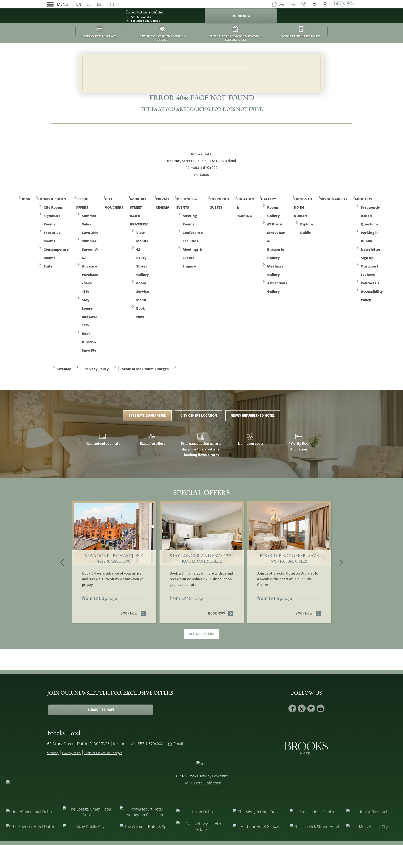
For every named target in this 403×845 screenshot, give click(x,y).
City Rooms (53, 207)
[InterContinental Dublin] (31, 812)
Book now (133, 613)
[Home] (344, 4)
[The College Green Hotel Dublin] (88, 812)
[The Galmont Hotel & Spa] (145, 826)
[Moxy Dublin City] (88, 826)
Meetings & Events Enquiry (192, 258)
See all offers (201, 634)
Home (25, 198)
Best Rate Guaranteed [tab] (147, 415)
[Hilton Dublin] (201, 812)
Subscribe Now (101, 710)
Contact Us (370, 283)
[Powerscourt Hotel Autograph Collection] (145, 812)
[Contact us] (325, 4)
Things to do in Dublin (303, 207)
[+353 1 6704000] (304, 4)
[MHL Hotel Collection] (201, 790)
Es (99, 4)
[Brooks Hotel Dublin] (315, 812)
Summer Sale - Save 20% (90, 224)
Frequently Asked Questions (370, 215)
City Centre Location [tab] (198, 415)
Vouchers (287, 4)
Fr (109, 4)
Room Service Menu (142, 291)
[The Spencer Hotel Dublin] (31, 826)
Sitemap (64, 368)
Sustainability (334, 198)
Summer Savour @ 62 (90, 249)
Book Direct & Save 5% (89, 342)
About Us (363, 198)
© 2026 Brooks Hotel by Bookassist (201, 776)
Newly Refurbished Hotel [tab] (253, 415)
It (117, 4)
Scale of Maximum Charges (145, 368)
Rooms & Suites (51, 198)
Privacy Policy (97, 368)
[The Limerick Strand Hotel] (315, 826)
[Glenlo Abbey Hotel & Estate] (201, 826)
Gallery (268, 198)
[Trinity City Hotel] (371, 812)
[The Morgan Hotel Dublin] (258, 812)
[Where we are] (314, 4)
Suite (48, 266)
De (89, 4)
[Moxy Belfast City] (371, 826)
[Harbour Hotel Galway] (258, 826)
